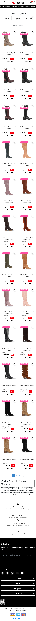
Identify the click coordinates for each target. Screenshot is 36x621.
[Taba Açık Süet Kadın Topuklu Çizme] (27, 411)
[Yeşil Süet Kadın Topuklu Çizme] (9, 152)
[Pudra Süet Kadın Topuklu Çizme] (27, 300)
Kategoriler (18, 589)
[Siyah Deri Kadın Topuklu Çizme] (27, 41)
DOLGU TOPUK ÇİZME (24, 18)
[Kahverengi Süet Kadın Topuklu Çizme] (27, 337)
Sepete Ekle (10, 61)
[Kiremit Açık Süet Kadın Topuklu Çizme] (27, 226)
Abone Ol (30, 555)
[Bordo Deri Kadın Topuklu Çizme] (9, 78)
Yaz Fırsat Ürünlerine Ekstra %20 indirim (21, 7)
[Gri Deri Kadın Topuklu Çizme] (9, 41)
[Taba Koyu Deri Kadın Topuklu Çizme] (27, 189)
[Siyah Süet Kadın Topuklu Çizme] (9, 411)
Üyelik (18, 584)
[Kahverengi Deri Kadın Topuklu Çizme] (9, 226)
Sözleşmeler (18, 594)
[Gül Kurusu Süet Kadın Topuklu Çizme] (9, 189)
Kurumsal (18, 579)
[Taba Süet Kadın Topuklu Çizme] (27, 152)
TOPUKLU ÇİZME (13, 18)
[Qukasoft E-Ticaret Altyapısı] (18, 619)
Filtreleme (14, 25)
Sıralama (21, 25)
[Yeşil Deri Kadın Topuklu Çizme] (9, 263)
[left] (3, 18)
